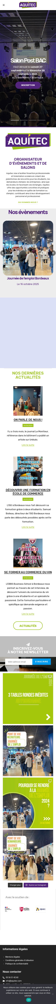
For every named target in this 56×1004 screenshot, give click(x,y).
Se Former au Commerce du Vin (28, 572)
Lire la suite (28, 445)
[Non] (52, 994)
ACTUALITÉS (27, 626)
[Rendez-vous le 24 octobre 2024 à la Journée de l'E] (28, 698)
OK (28, 1000)
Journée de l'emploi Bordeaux (28, 281)
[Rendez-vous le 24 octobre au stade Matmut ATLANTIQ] (28, 803)
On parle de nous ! (28, 419)
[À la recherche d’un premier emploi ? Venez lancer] (28, 855)
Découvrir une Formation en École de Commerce (28, 491)
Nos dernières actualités (28, 375)
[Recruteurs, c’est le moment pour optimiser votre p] (28, 750)
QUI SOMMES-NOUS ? (28, 202)
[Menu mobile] (4, 5)
